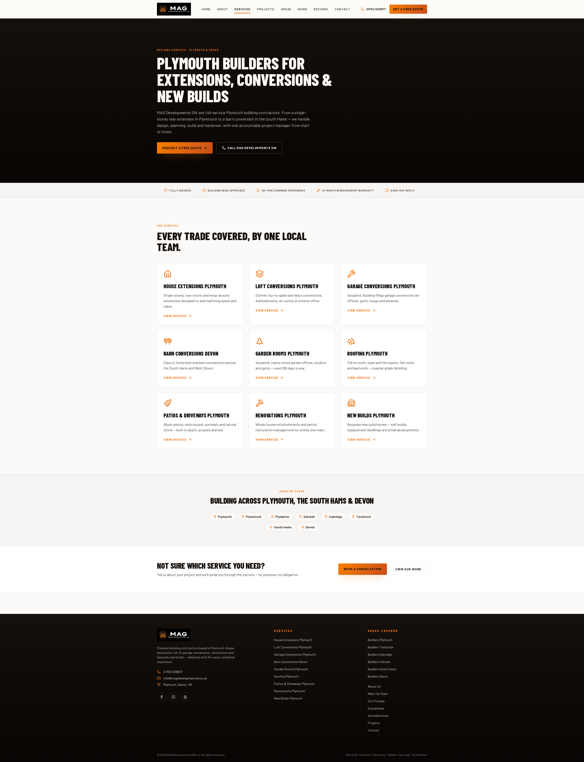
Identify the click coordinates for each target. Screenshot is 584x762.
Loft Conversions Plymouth (293, 647)
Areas (286, 9)
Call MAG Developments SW (251, 148)
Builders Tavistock (380, 647)
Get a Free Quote (408, 9)
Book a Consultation (362, 569)
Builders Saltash (379, 662)
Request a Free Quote (182, 148)
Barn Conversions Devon (290, 662)
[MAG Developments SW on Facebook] (161, 697)
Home (206, 9)
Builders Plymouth (380, 640)
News (302, 9)
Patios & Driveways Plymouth (294, 684)
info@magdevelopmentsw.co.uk (185, 678)
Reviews (321, 9)
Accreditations (378, 715)
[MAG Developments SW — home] (174, 9)
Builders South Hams (382, 669)
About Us (374, 686)
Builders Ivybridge (380, 654)
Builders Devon (378, 676)
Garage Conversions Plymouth (295, 654)
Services (242, 9)
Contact (342, 9)
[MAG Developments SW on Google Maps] (185, 697)
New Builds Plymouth (288, 698)
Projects (265, 9)
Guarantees (376, 708)
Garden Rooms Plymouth (291, 669)
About (222, 9)
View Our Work (408, 569)
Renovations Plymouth (289, 691)
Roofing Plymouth (286, 676)
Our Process (376, 701)
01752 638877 (376, 9)
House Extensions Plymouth (293, 640)
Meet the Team (378, 694)
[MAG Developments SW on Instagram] (173, 697)
